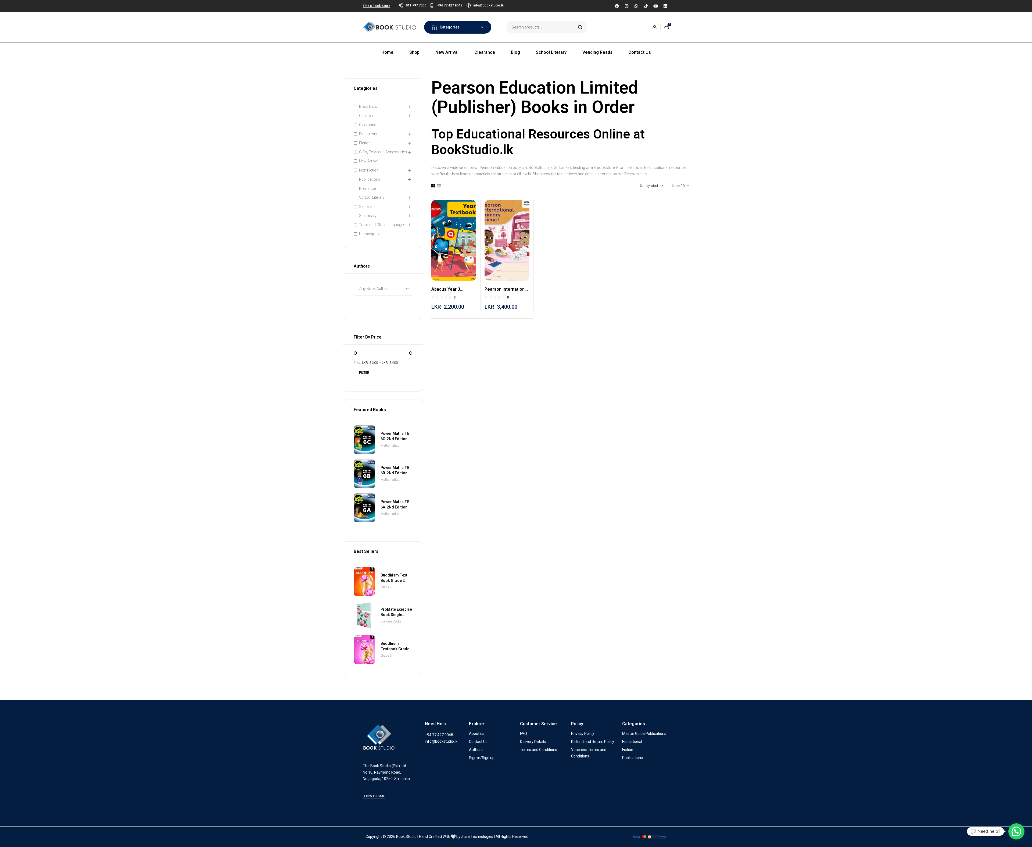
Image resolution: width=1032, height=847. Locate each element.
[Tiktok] (646, 6)
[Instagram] (626, 6)
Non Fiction (369, 170)
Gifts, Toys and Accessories (383, 152)
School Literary (372, 197)
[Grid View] (433, 185)
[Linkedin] (665, 6)
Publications (369, 179)
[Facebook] (617, 6)
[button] (1016, 831)
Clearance (367, 125)
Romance (367, 188)
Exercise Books (391, 621)
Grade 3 (386, 655)
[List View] (439, 185)
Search (580, 27)
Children (366, 115)
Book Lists (368, 106)
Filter (364, 373)
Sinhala (365, 206)
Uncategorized (371, 234)
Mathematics (390, 445)
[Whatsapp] (636, 6)
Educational (369, 134)
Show (676, 186)
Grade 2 (386, 587)
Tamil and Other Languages (382, 225)
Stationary (368, 215)
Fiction (365, 143)
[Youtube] (655, 6)
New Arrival (368, 161)
